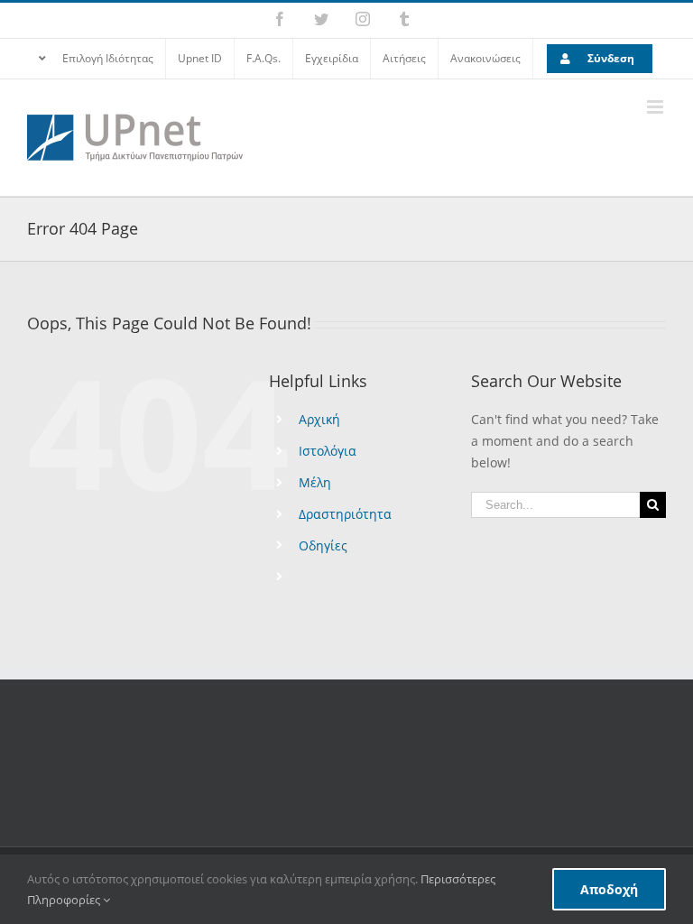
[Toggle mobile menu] (656, 106)
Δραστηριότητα (345, 513)
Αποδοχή (609, 889)
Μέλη (315, 482)
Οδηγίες (323, 545)
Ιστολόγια (327, 450)
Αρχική (319, 419)
